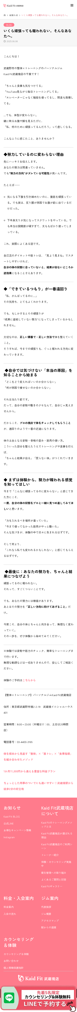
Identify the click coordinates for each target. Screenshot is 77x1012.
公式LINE (9, 823)
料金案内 (9, 907)
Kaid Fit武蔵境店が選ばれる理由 (56, 835)
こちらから (29, 680)
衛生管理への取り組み (53, 872)
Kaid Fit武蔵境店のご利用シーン (56, 846)
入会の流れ (10, 914)
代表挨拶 (46, 907)
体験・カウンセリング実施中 (56, 864)
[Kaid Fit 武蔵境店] (13, 5)
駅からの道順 (48, 927)
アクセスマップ (50, 920)
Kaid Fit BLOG (12, 816)
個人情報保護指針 (14, 967)
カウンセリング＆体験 (16, 954)
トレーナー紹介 (50, 855)
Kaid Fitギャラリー (51, 886)
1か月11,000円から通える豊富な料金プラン (30, 771)
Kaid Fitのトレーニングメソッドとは (56, 824)
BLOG (9, 24)
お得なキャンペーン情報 (17, 830)
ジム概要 (46, 914)
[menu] (71, 5)
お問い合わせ (11, 961)
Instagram (9, 837)
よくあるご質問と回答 (53, 879)
